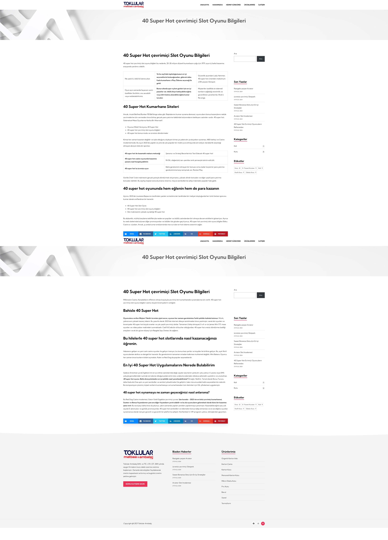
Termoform (226, 503)
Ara (235, 53)
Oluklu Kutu (251, 172)
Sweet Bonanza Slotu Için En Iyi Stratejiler (189, 475)
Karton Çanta (227, 464)
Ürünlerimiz (249, 5)
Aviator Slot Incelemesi (243, 116)
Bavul (224, 492)
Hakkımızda (217, 5)
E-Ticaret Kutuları (249, 168)
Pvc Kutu (225, 486)
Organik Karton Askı (230, 458)
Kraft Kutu (239, 172)
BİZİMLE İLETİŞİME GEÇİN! (135, 484)
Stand (224, 498)
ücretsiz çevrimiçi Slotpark (244, 97)
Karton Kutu (226, 470)
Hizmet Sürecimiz (233, 5)
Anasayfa (204, 5)
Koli (235, 146)
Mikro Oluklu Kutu (229, 481)
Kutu (236, 152)
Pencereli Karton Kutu (230, 475)
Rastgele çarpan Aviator (243, 88)
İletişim (261, 5)
